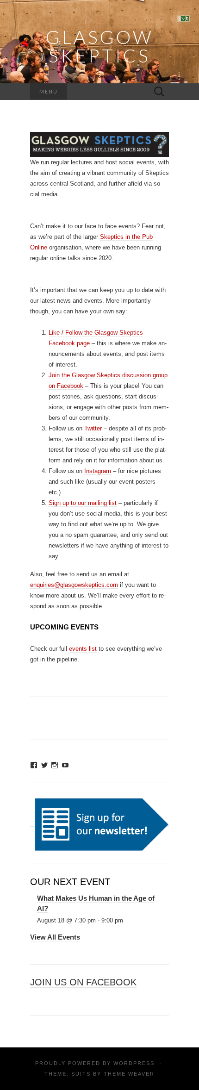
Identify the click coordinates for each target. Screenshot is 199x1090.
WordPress (134, 1063)
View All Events (55, 937)
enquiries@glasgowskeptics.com (74, 584)
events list (83, 648)
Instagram (97, 470)
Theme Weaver (129, 1074)
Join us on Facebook (83, 982)
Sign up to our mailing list (83, 502)
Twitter (93, 428)
